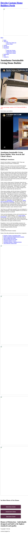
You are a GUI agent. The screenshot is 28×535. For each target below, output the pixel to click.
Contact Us (6, 56)
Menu (2, 37)
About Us (5, 41)
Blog (4, 55)
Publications (6, 54)
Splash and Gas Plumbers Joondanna (13, 201)
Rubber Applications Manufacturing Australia (13, 236)
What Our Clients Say (11, 42)
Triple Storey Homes (11, 53)
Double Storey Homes (11, 511)
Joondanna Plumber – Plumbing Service (12, 242)
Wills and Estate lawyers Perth (10, 239)
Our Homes (6, 47)
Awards (5, 45)
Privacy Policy (9, 44)
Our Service (6, 46)
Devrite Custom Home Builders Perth (12, 4)
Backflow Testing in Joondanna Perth (11, 235)
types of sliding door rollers (9, 238)
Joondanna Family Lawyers (9, 240)
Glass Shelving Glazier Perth (10, 243)
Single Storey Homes (11, 506)
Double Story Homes (11, 51)
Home (4, 40)
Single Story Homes (10, 50)
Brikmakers (9, 200)
